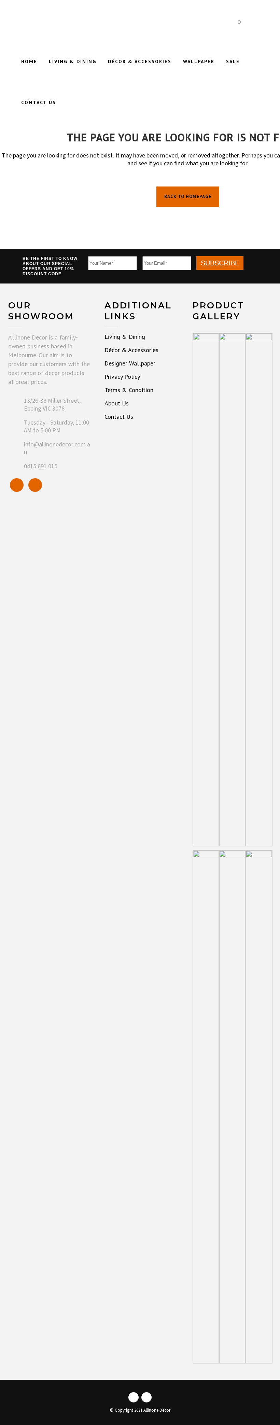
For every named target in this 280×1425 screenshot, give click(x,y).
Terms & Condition (128, 390)
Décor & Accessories (131, 350)
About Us (116, 403)
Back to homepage (187, 196)
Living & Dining (124, 337)
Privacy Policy (122, 377)
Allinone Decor (156, 1410)
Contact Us (118, 416)
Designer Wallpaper (129, 363)
